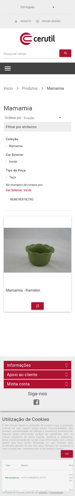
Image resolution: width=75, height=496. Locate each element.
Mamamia (55, 88)
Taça (12, 177)
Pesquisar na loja (15, 54)
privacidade (56, 492)
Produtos (30, 88)
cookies (43, 492)
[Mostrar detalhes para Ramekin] (37, 250)
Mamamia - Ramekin (23, 290)
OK (67, 453)
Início (8, 88)
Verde (13, 162)
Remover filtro (22, 199)
